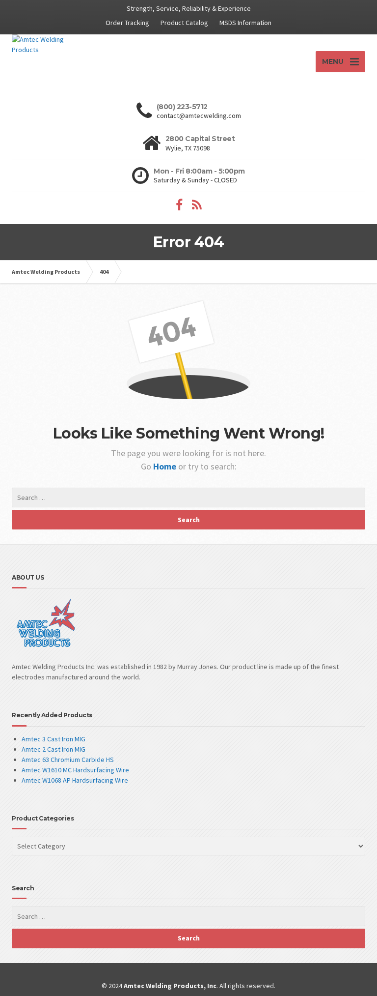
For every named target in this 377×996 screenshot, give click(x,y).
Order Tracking (127, 22)
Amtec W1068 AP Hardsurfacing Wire (75, 780)
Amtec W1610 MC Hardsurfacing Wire (75, 769)
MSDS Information (245, 22)
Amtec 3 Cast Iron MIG (53, 738)
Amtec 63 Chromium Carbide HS (68, 759)
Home (165, 466)
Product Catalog (184, 22)
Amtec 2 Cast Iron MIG (53, 749)
